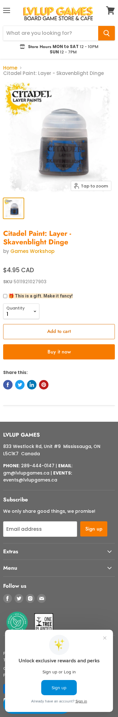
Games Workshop (32, 251)
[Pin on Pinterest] (43, 384)
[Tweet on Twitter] (20, 384)
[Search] (106, 33)
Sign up (93, 528)
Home (10, 67)
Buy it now (59, 351)
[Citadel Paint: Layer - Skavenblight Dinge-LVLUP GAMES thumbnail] (13, 208)
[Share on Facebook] (8, 384)
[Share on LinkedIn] (32, 384)
